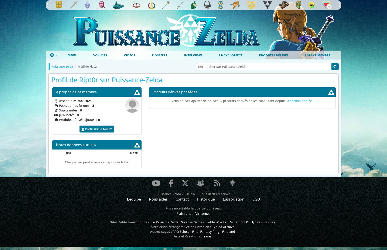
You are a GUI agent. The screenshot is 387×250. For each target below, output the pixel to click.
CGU (256, 199)
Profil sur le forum (98, 129)
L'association (233, 199)
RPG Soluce (181, 231)
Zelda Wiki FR (216, 222)
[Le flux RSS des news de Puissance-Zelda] (217, 183)
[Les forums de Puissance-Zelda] (200, 183)
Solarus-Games (192, 222)
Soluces (100, 55)
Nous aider (158, 199)
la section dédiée (299, 101)
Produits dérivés (273, 55)
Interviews (193, 55)
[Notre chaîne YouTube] (156, 183)
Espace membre (317, 55)
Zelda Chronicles (198, 227)
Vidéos (129, 55)
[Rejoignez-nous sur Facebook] (171, 183)
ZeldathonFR (238, 222)
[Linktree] (232, 183)
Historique (206, 199)
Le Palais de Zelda (165, 222)
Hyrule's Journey (263, 222)
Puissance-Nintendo (193, 213)
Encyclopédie (230, 55)
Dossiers (159, 55)
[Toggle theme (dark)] (53, 55)
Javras (207, 236)
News (72, 55)
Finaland (228, 231)
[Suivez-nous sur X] (185, 183)
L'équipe (134, 199)
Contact (182, 199)
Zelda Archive (224, 227)
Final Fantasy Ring (205, 231)
